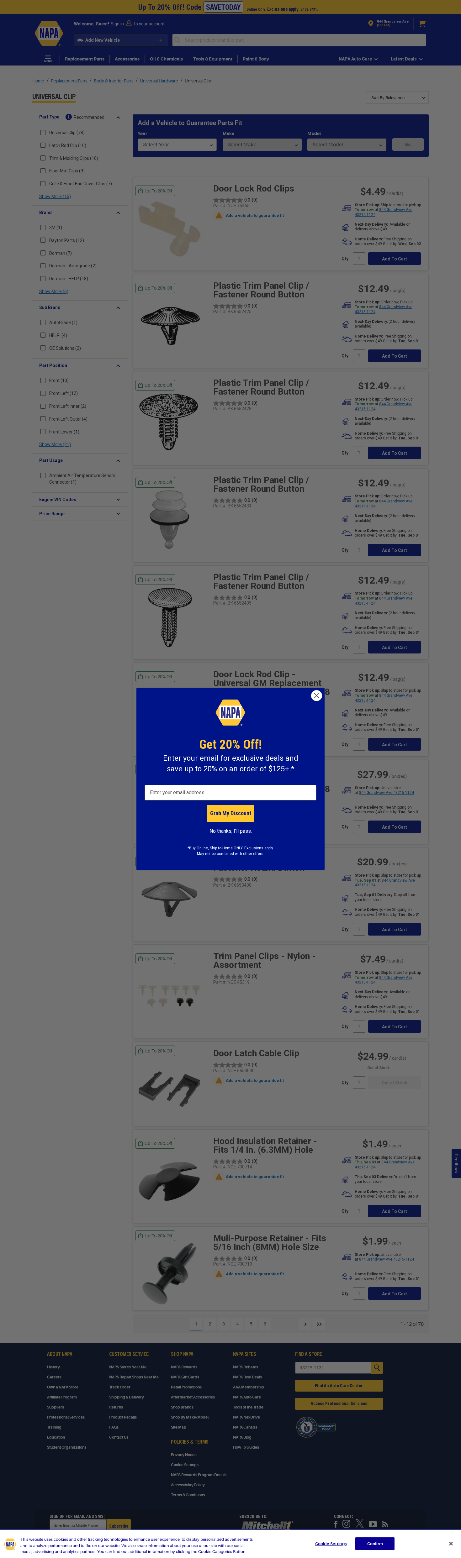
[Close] (451, 1543)
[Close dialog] (316, 695)
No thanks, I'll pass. (230, 831)
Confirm (375, 1543)
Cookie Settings (331, 1543)
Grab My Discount (230, 813)
